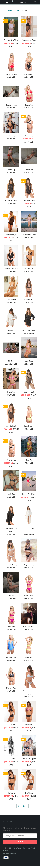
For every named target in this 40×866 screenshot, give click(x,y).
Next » (25, 806)
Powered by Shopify (10, 853)
